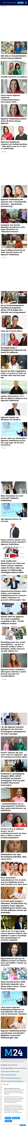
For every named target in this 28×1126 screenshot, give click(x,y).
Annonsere (9, 2)
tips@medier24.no (10, 1074)
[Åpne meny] (26, 2)
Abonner (20, 2)
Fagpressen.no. (18, 1112)
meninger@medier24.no (13, 1078)
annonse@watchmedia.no (15, 1081)
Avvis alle (8, 1118)
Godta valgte (16, 1118)
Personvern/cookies (18, 1061)
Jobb (4, 2)
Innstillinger (23, 1125)
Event (14, 2)
